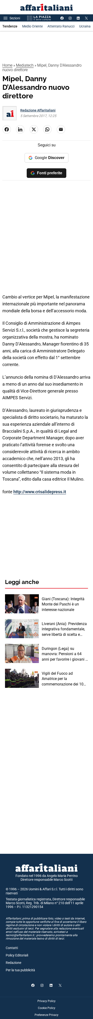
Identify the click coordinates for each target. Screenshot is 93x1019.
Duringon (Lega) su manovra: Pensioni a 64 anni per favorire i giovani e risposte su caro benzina (64, 654)
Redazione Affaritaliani (38, 110)
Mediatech (25, 65)
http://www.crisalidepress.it (39, 491)
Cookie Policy (46, 1008)
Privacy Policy (46, 1001)
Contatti (12, 948)
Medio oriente (32, 26)
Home (7, 65)
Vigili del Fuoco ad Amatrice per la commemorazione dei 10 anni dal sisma (62, 679)
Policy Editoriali (17, 955)
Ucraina (85, 26)
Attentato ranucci (60, 26)
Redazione (13, 963)
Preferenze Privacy (46, 1015)
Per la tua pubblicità (20, 970)
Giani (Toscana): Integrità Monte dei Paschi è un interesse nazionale (63, 604)
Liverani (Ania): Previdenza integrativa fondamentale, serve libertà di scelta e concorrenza (64, 629)
